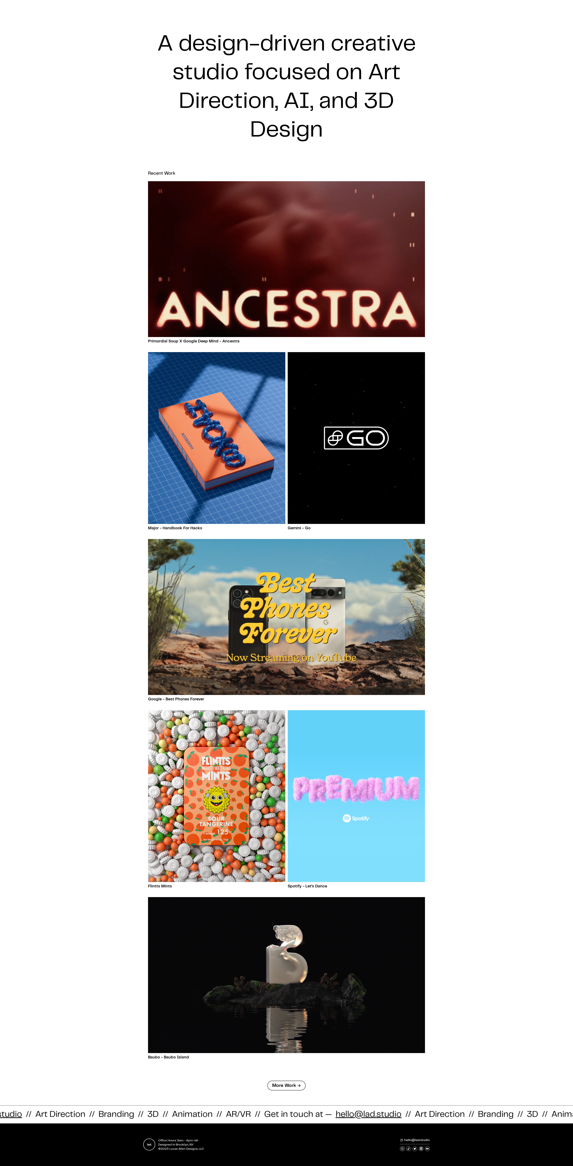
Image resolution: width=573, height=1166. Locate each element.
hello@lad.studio (417, 1140)
